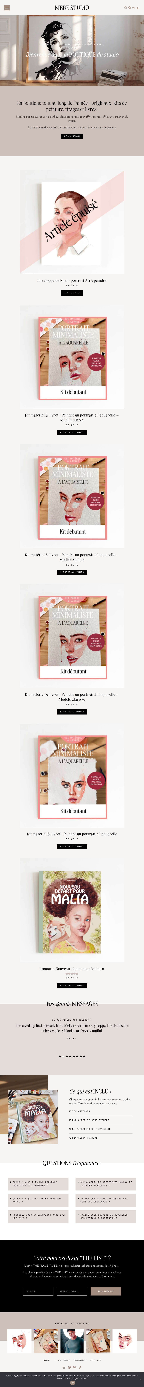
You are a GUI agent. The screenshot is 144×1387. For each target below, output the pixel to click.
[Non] (140, 1379)
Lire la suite (72, 293)
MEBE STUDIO (72, 7)
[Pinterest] (130, 8)
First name (29, 1285)
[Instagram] (126, 8)
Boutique (80, 1360)
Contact (96, 1360)
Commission (62, 1360)
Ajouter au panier (72, 432)
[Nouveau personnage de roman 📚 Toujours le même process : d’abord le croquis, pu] (72, 1341)
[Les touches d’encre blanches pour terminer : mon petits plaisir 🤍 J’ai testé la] (46, 1341)
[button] (7, 7)
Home (46, 1360)
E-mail (61, 1285)
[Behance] (134, 8)
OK (72, 1383)
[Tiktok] (138, 8)
